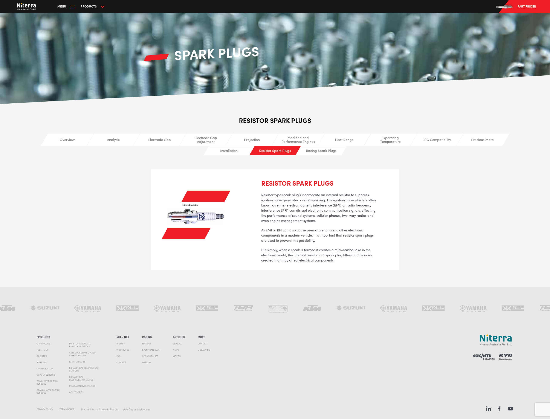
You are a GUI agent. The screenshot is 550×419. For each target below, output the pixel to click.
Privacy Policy (45, 409)
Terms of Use (67, 409)
